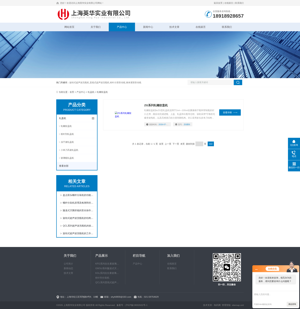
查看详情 (227, 112)
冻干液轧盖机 (67, 142)
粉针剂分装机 (102, 277)
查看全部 (63, 165)
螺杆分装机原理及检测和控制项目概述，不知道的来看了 (78, 202)
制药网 (217, 305)
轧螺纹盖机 (66, 126)
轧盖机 (91, 92)
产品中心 (122, 27)
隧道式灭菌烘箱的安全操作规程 (78, 210)
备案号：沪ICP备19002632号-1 (132, 305)
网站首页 (69, 27)
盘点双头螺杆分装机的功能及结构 (78, 195)
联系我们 (239, 3)
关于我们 (96, 27)
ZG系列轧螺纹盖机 (156, 105)
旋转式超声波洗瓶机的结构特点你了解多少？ (78, 218)
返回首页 (218, 3)
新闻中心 (148, 27)
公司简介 (68, 263)
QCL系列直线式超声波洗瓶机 (108, 282)
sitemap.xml (238, 305)
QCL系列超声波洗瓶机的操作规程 (78, 225)
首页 (72, 92)
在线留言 (228, 3)
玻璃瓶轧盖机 (67, 158)
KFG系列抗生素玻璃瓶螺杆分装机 (108, 263)
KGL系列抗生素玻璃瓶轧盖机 (108, 273)
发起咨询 (292, 304)
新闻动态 (68, 268)
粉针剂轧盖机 (67, 134)
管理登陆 (226, 305)
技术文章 (174, 27)
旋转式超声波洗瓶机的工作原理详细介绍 (78, 233)
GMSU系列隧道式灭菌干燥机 (108, 268)
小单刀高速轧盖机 (69, 150)
